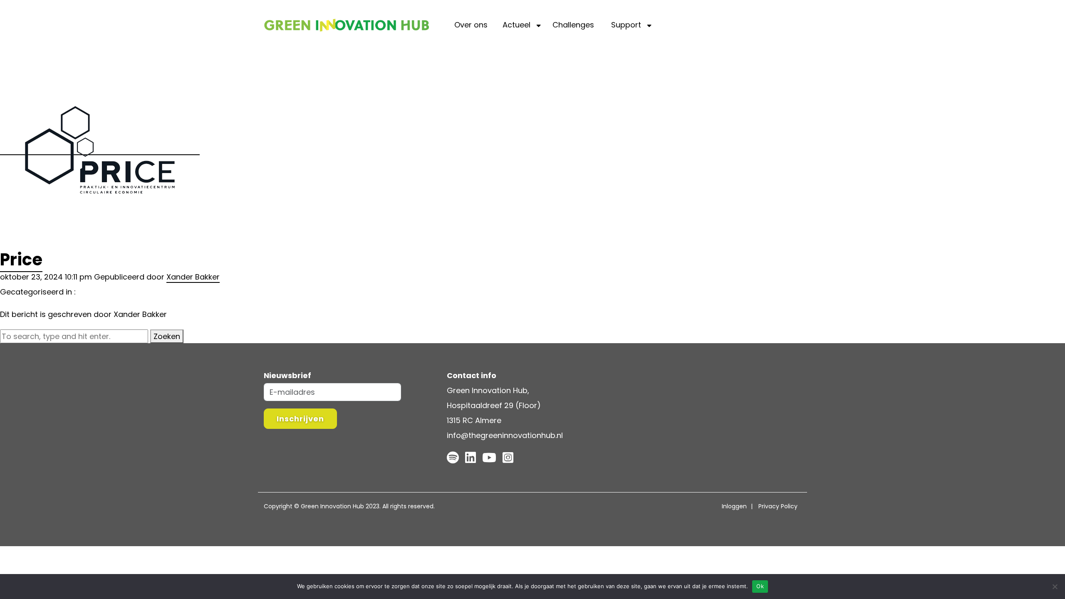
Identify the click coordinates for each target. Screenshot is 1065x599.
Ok (760, 586)
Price (21, 259)
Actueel (516, 25)
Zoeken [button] (167, 336)
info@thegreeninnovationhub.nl (505, 435)
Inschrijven (300, 418)
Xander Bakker (193, 277)
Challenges (573, 25)
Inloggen (734, 506)
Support (626, 25)
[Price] (100, 149)
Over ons (471, 25)
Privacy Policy (778, 506)
